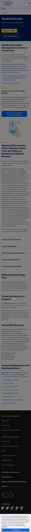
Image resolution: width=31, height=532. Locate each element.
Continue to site (15, 530)
